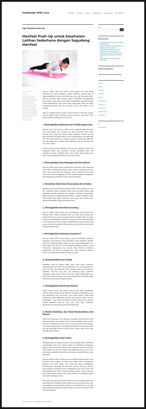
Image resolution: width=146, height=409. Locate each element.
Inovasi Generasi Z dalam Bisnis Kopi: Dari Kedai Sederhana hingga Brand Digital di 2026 (111, 54)
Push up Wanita (29, 115)
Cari (99, 27)
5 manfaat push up (27, 96)
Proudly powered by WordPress (43, 401)
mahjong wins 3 (102, 111)
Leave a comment (27, 119)
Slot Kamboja (108, 13)
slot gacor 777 (102, 108)
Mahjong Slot (96, 13)
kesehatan (25, 93)
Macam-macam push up (29, 108)
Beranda (71, 13)
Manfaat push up (27, 110)
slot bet (100, 83)
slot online (101, 94)
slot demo (101, 90)
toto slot (100, 97)
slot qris (100, 87)
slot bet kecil (101, 115)
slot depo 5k (101, 104)
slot (99, 124)
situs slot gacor (102, 101)
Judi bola (80, 13)
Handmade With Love (35, 12)
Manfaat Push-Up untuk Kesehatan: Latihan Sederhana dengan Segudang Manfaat (56, 40)
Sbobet (87, 13)
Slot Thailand (119, 13)
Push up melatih (32, 112)
